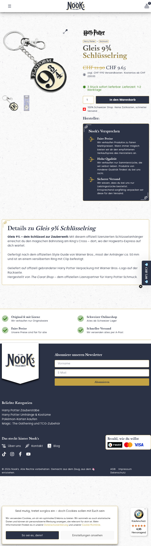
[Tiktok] (4, 454)
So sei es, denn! (32, 535)
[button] (9, 6)
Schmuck (104, 41)
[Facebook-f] (20, 454)
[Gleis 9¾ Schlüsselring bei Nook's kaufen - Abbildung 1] (35, 62)
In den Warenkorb (123, 99)
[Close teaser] (141, 286)
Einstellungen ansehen (87, 535)
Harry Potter (89, 41)
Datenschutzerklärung (56, 525)
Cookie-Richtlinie (91, 525)
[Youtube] (28, 454)
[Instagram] (12, 454)
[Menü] (145, 510)
